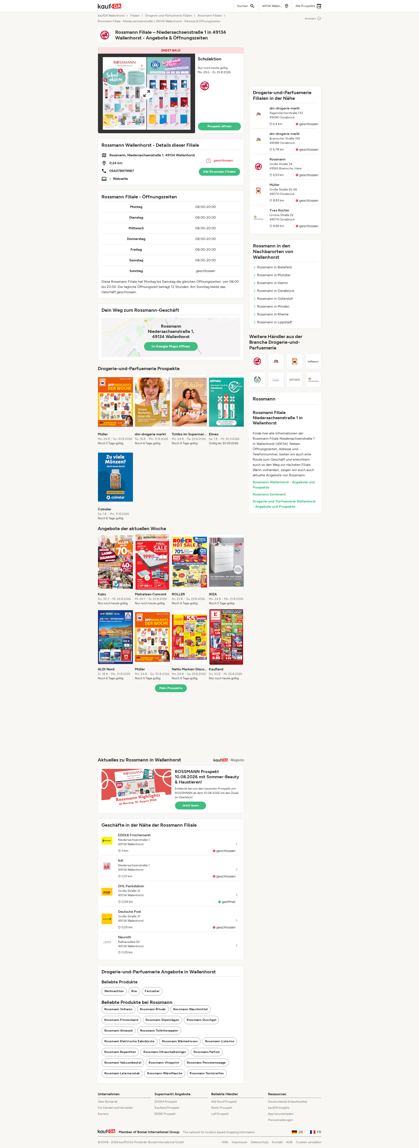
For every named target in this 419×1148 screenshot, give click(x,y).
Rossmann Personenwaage (206, 1063)
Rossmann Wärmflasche (164, 1073)
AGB (289, 1142)
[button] (171, 90)
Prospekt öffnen (220, 126)
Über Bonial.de (108, 1102)
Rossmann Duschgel (201, 1020)
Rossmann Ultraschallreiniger (164, 1052)
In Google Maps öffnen (171, 346)
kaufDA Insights (279, 1108)
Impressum (239, 1142)
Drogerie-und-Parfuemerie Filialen (168, 15)
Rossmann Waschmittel (190, 1009)
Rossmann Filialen (210, 15)
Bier (134, 991)
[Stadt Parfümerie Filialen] (313, 361)
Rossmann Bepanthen (120, 1052)
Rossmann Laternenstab (122, 1073)
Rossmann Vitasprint (164, 1063)
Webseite (120, 179)
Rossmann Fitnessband (121, 1020)
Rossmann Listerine (219, 1041)
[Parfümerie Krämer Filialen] (295, 379)
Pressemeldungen (280, 1120)
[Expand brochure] (146, 93)
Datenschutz (259, 1142)
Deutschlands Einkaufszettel (287, 1102)
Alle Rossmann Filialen (219, 172)
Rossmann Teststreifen (207, 1073)
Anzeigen (310, 18)
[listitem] (115, 410)
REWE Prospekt (165, 1114)
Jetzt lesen (190, 805)
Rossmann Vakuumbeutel (122, 1063)
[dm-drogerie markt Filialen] (276, 361)
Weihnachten (114, 991)
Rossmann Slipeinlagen (162, 1020)
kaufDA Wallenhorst (111, 15)
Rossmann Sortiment (269, 494)
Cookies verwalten (308, 1142)
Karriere (103, 1114)
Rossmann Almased (118, 1030)
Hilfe (225, 1142)
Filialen (135, 15)
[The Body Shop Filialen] (257, 379)
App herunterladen (281, 1114)
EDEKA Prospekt (166, 1102)
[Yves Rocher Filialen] (313, 379)
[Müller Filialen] (295, 361)
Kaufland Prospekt (167, 1108)
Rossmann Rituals (153, 1009)
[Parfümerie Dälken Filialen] (276, 379)
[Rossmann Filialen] (257, 361)
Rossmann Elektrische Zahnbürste (129, 1041)
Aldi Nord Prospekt (224, 1102)
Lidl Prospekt (220, 1114)
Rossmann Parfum (207, 1052)
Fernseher (152, 991)
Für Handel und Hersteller (115, 1108)
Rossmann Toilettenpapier (159, 1030)
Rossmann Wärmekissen (180, 1041)
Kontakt (277, 1142)
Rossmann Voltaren (118, 1009)
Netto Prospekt (221, 1108)
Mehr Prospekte (171, 688)
